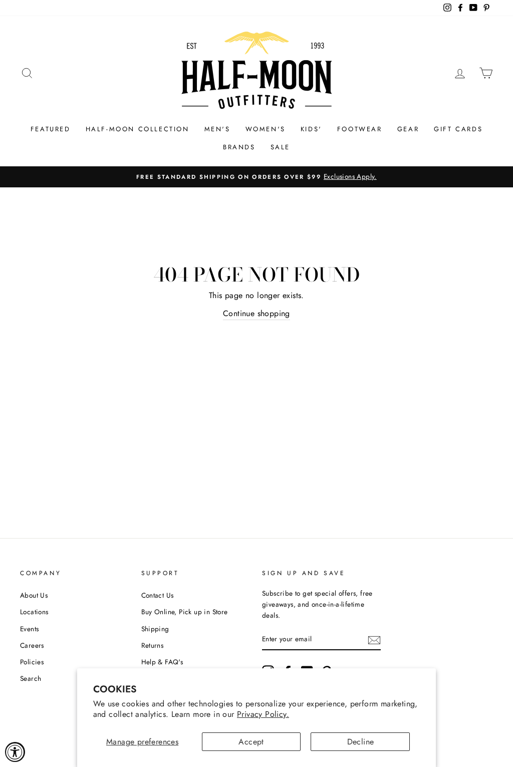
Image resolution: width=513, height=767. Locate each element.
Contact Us (157, 595)
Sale (280, 147)
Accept (251, 741)
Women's (265, 129)
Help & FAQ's (162, 662)
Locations (34, 612)
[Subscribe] (374, 639)
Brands (239, 147)
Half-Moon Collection (137, 129)
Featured (51, 129)
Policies (32, 662)
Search (30, 678)
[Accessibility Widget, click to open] (15, 752)
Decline (360, 741)
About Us (34, 595)
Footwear (359, 129)
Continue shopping (256, 313)
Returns (152, 645)
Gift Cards (458, 129)
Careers (32, 645)
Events (29, 629)
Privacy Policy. (263, 714)
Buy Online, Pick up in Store (184, 612)
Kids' (311, 129)
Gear (408, 129)
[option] (256, 176)
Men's (217, 129)
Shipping (155, 629)
